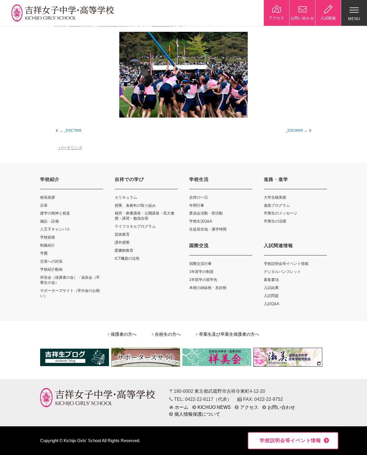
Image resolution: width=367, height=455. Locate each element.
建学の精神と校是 (55, 213)
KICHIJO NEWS (214, 407)
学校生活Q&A (200, 221)
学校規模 (47, 237)
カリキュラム (126, 197)
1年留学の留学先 (203, 280)
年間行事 (196, 205)
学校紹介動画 (51, 269)
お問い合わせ (281, 407)
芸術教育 (122, 234)
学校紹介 (50, 179)
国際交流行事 (200, 263)
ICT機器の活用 (127, 258)
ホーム (181, 407)
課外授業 (122, 242)
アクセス (249, 407)
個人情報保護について (197, 414)
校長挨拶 (47, 197)
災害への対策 (51, 261)
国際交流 (199, 245)
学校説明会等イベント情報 (286, 263)
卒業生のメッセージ (280, 213)
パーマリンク (70, 148)
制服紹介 (47, 245)
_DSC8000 (294, 130)
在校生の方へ (168, 334)
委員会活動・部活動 (206, 213)
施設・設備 (49, 221)
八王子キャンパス (55, 229)
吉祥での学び (129, 179)
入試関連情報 (278, 245)
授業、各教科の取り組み (135, 205)
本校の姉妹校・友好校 (208, 288)
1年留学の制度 (201, 272)
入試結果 (271, 288)
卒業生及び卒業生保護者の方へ (229, 334)
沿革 (44, 205)
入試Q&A (271, 304)
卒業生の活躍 (275, 221)
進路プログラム (277, 205)
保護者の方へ (123, 334)
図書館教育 (124, 250)
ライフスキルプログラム (135, 226)
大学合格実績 (275, 197)
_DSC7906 (72, 130)
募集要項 (271, 280)
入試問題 (271, 296)
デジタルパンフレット (282, 272)
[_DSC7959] (183, 75)
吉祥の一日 (198, 197)
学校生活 (199, 179)
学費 (44, 253)
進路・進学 (276, 179)
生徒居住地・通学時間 (208, 229)
